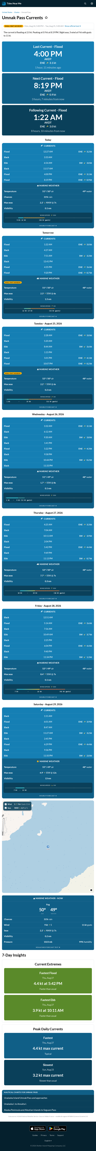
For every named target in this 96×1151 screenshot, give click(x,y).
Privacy (44, 1135)
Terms (52, 1135)
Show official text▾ (73, 26)
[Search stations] (85, 3)
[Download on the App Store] (38, 1128)
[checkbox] (17, 804)
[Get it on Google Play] (57, 1128)
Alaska (16, 12)
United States (7, 12)
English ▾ (48, 1141)
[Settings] (92, 3)
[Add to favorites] (46, 17)
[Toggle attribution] (91, 890)
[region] (48, 846)
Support (60, 1135)
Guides (35, 1135)
